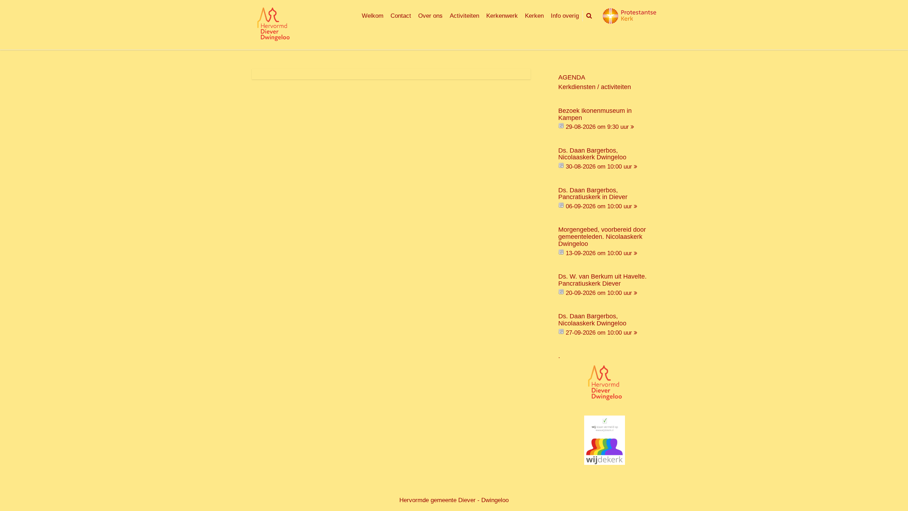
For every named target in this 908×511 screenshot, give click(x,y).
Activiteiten (464, 15)
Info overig (565, 15)
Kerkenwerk (502, 15)
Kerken (534, 15)
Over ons (430, 15)
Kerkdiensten (577, 86)
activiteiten (616, 86)
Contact (401, 15)
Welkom (372, 15)
